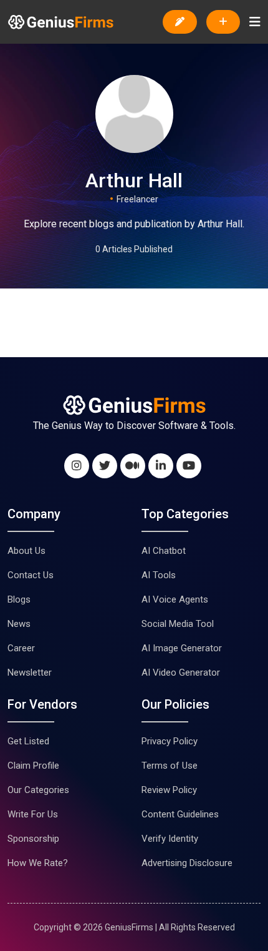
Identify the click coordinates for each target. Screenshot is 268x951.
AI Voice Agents (174, 599)
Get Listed (28, 741)
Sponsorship (33, 838)
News (19, 623)
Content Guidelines (180, 814)
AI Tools (158, 575)
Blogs (19, 599)
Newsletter (29, 672)
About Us (26, 550)
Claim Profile (33, 765)
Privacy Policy (169, 741)
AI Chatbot (163, 550)
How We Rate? (37, 863)
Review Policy (169, 790)
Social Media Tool (177, 623)
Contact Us (30, 575)
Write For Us (32, 814)
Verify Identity (169, 838)
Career (21, 648)
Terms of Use (169, 765)
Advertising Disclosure (186, 863)
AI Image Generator (181, 648)
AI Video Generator (180, 672)
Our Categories (38, 790)
